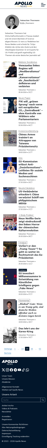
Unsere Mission (8, 379)
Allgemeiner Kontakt (10, 387)
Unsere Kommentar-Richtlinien (15, 424)
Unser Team (7, 376)
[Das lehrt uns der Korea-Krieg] (10, 336)
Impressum (6, 433)
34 (22, 349)
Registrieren (7, 419)
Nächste (7, 353)
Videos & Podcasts (9, 408)
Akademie (6, 382)
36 (32, 349)
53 (40, 349)
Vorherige (8, 349)
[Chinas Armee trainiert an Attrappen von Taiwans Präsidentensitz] (10, 139)
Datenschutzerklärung (11, 430)
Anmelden (6, 416)
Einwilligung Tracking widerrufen (15, 436)
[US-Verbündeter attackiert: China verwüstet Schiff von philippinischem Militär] (10, 196)
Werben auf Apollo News (12, 390)
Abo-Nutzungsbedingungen (13, 427)
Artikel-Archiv (8, 405)
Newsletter (6, 411)
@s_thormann (28, 23)
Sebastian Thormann (26, 90)
